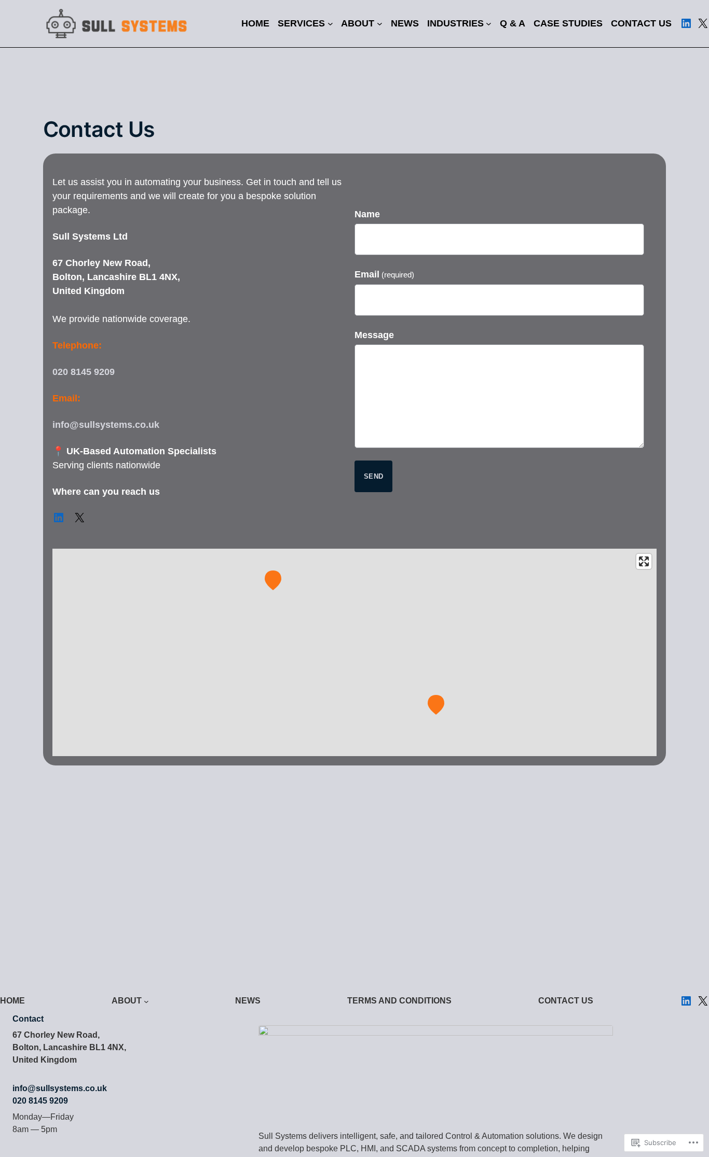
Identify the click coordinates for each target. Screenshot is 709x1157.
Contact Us (99, 129)
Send (373, 476)
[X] (703, 23)
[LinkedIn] (58, 517)
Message (374, 335)
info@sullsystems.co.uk (105, 425)
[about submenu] (146, 1000)
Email (384, 274)
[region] (354, 652)
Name (367, 214)
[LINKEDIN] (686, 23)
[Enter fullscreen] (643, 561)
